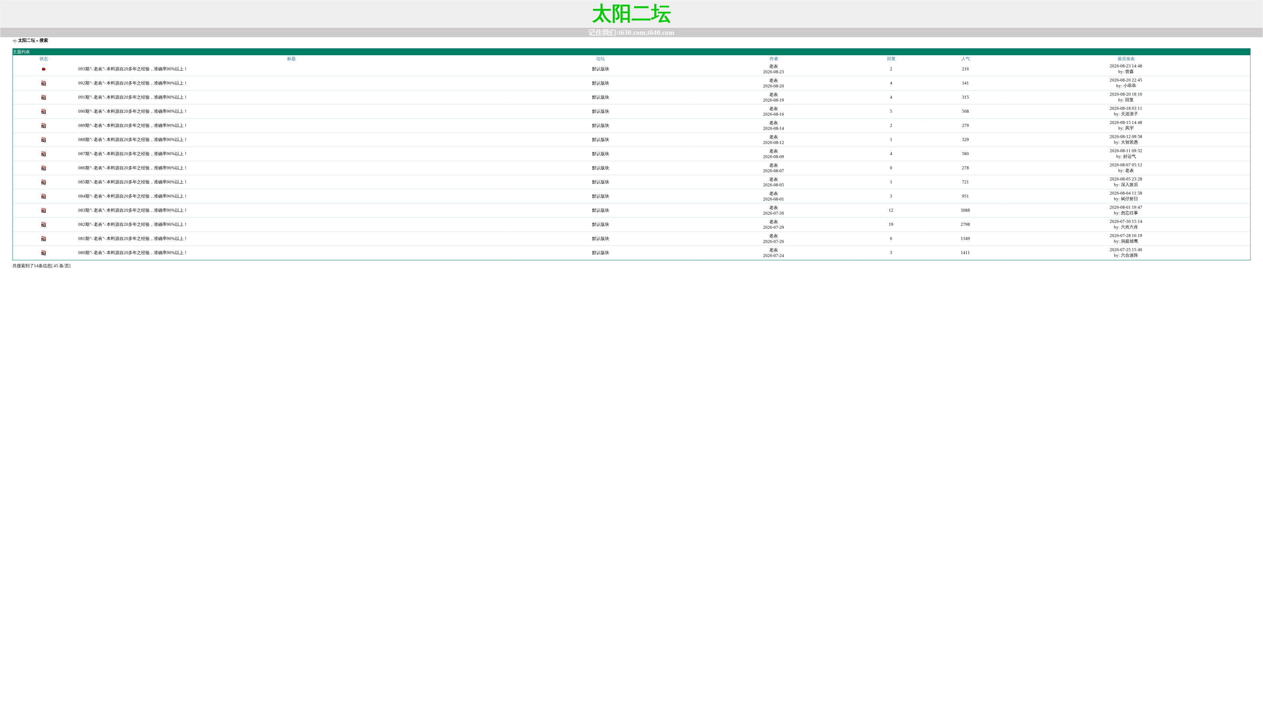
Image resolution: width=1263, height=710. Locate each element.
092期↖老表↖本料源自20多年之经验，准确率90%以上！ (133, 83)
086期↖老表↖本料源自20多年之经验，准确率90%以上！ (133, 167)
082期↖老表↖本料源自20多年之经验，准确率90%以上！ (133, 224)
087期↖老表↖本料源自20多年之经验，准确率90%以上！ (133, 153)
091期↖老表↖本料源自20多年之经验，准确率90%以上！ (133, 97)
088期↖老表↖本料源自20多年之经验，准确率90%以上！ (133, 139)
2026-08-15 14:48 (1126, 122)
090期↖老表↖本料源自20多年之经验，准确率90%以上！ (133, 111)
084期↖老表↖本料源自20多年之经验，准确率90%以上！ (133, 196)
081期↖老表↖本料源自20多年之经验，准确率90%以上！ (133, 238)
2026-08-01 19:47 (1126, 207)
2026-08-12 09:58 (1126, 136)
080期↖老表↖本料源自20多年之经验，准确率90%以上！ (133, 252)
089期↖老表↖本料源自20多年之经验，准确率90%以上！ (133, 125)
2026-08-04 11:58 (1126, 193)
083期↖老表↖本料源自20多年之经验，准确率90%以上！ (133, 210)
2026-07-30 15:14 (1126, 221)
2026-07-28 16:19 (1126, 235)
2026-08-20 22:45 (1126, 80)
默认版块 (600, 68)
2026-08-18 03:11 (1126, 108)
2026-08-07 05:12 (1126, 164)
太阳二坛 (26, 40)
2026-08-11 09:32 (1126, 150)
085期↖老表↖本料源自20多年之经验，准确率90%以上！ (133, 181)
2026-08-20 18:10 (1126, 94)
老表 (773, 66)
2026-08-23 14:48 (1126, 65)
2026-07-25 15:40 (1126, 249)
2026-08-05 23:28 (1126, 179)
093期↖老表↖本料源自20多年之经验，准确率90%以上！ (133, 68)
